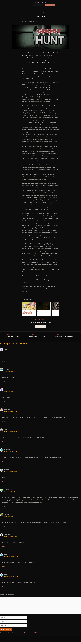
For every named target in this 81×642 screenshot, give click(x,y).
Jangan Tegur (40, 311)
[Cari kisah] (31, 5)
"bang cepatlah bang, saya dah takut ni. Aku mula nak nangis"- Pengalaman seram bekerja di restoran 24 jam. (28, 312)
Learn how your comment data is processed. (32, 633)
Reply (3, 361)
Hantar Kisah (40, 326)
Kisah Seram (40, 12)
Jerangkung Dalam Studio (57, 311)
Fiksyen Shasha (40, 2)
